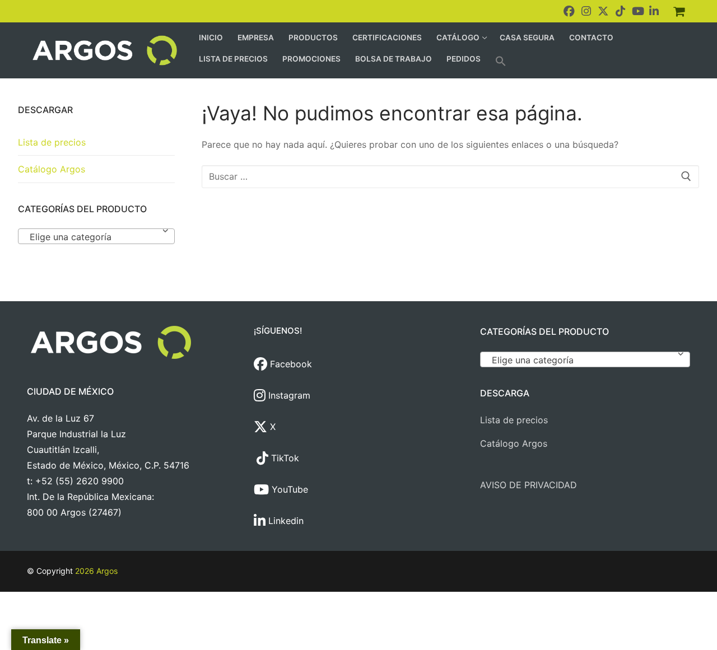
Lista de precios (52, 142)
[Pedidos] (679, 11)
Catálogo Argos (51, 169)
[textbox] (96, 240)
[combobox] (96, 236)
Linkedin (285, 520)
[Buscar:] (450, 177)
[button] (501, 61)
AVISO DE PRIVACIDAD (528, 484)
